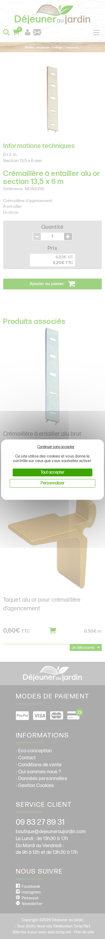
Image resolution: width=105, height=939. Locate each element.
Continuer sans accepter (56, 447)
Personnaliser (53, 483)
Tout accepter (52, 472)
